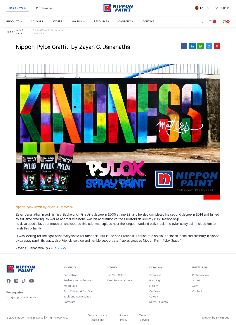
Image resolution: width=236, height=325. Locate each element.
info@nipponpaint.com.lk (21, 297)
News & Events (158, 302)
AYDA (195, 286)
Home (9, 31)
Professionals (44, 8)
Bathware (69, 302)
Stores (196, 280)
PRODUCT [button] (13, 21)
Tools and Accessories (77, 296)
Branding (154, 280)
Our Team (154, 291)
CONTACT (149, 21)
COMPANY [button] (124, 21)
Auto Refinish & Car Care (78, 291)
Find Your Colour (116, 275)
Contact (197, 291)
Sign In (224, 8)
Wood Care (70, 286)
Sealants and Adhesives (78, 280)
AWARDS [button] (77, 21)
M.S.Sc (59, 248)
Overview (155, 275)
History (153, 286)
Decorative (70, 275)
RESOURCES (101, 21)
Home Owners (17, 8)
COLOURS (37, 21)
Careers (153, 296)
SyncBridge (223, 317)
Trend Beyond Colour (119, 280)
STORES (57, 21)
